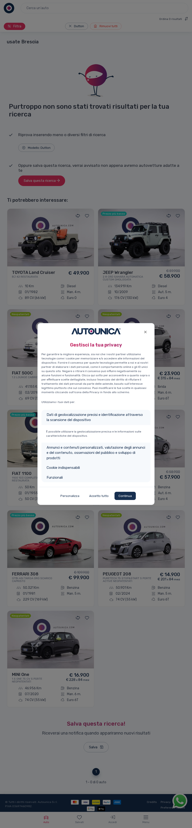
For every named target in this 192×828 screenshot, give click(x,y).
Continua (125, 496)
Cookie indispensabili (63, 468)
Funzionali (55, 477)
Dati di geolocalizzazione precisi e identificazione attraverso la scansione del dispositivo (95, 417)
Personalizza (69, 496)
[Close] (145, 331)
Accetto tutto (99, 496)
